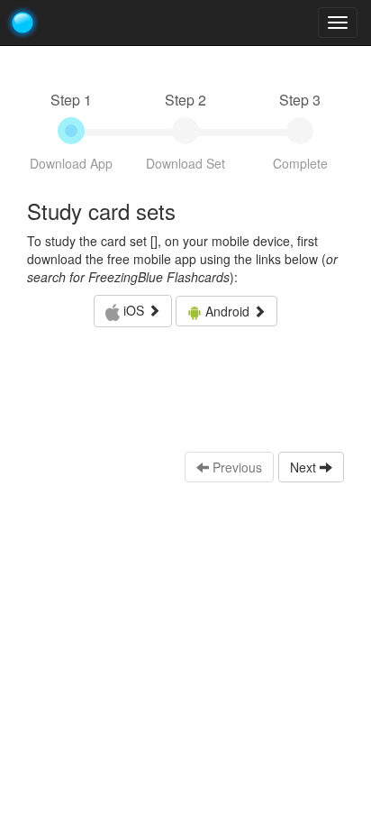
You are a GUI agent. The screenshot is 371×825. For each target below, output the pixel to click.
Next (305, 467)
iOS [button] (134, 310)
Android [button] (227, 311)
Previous (235, 467)
